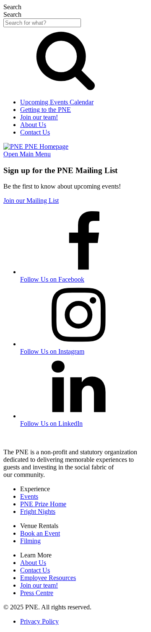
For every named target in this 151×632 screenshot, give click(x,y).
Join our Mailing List (31, 200)
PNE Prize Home (43, 504)
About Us (33, 562)
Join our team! (39, 585)
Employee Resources (48, 577)
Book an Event (40, 533)
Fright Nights (37, 511)
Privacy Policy (39, 621)
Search (12, 14)
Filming (30, 540)
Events (29, 496)
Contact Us (35, 570)
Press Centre (36, 592)
